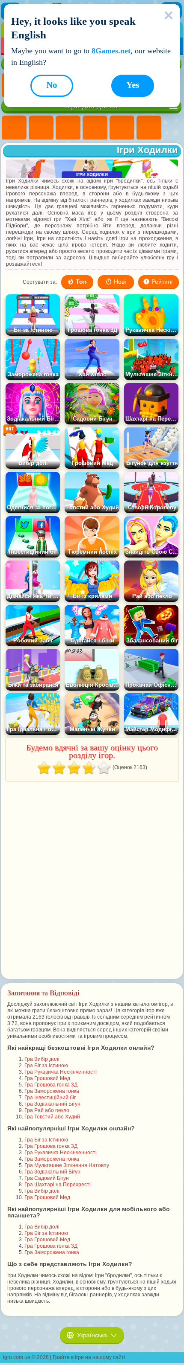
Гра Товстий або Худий (52, 1117)
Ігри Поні (14, 128)
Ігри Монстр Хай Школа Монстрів (149, 128)
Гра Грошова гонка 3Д (50, 1085)
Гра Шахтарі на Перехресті (57, 1185)
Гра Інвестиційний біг (50, 1098)
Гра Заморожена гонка (51, 1091)
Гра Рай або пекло (46, 1110)
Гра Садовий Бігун (46, 1178)
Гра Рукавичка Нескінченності (60, 1072)
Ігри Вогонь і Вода (68, 128)
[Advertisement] (91, 881)
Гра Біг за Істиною (46, 1066)
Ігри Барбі (95, 128)
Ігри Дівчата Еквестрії (41, 128)
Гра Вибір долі (41, 1059)
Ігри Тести (122, 128)
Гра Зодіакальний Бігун (52, 1104)
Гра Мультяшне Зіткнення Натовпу (66, 1165)
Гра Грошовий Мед (47, 1078)
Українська (92, 1335)
